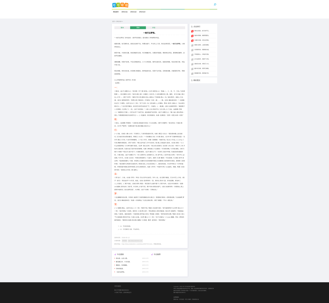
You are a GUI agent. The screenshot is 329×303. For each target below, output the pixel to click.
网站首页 (116, 12)
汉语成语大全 (195, 299)
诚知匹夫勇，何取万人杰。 (202, 63)
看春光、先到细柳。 (122, 265)
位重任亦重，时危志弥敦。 (202, 40)
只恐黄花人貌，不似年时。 (132, 229)
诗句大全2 (133, 12)
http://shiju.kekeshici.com (135, 240)
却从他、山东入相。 (122, 258)
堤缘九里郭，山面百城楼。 (202, 45)
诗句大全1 (124, 12)
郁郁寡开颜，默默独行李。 (202, 73)
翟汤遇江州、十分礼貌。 (123, 262)
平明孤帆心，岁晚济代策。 (202, 54)
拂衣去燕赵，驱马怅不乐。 (202, 30)
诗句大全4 (119, 21)
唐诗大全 (175, 299)
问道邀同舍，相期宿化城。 (202, 49)
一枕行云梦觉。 (121, 272)
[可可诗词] (120, 4)
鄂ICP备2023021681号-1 (179, 292)
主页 (113, 21)
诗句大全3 (142, 12)
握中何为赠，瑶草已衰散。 (202, 68)
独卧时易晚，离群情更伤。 (202, 35)
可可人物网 (188, 299)
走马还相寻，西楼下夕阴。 (202, 59)
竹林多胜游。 (127, 226)
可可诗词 (124, 240)
